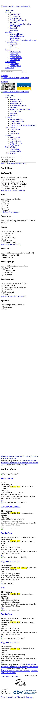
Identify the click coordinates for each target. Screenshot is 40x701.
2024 (7, 203)
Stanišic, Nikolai (11, 188)
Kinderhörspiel (10, 285)
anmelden (4, 76)
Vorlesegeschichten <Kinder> (15, 288)
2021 (7, 208)
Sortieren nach (6, 460)
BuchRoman (9, 268)
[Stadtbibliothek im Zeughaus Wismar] (15, 6)
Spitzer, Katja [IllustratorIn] (14, 182)
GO (24, 71)
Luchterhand (9, 233)
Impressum (5, 676)
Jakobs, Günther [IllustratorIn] (15, 184)
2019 (7, 210)
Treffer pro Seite (21, 465)
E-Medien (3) (8, 257)
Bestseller (8, 290)
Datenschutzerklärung (8, 697)
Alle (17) (30, 253)
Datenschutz (14, 676)
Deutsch (9, 307)
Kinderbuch (9, 272)
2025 (7, 201)
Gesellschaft (9, 292)
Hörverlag (8, 240)
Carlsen (7, 236)
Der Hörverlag (10, 238)
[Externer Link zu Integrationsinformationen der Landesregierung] (24, 90)
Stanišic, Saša (11, 180)
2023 (7, 205)
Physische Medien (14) (11, 255)
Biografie (8, 294)
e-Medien (8, 275)
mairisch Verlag (10, 242)
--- (6, 309)
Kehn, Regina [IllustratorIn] (15, 186)
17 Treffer (7, 465)
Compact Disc (10, 270)
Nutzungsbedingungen (25, 697)
